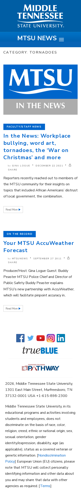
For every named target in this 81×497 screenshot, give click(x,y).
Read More (12, 209)
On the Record (19, 234)
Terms (45, 486)
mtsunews (20, 258)
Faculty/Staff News (24, 126)
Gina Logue (21, 165)
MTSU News (37, 38)
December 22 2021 (49, 165)
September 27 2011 (47, 258)
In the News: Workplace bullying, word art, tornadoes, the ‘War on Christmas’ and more (37, 146)
